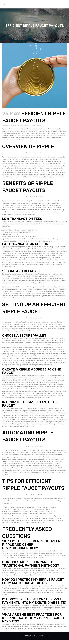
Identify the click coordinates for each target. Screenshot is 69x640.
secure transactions (25, 249)
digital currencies (42, 551)
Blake (33, 125)
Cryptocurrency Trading (21, 125)
